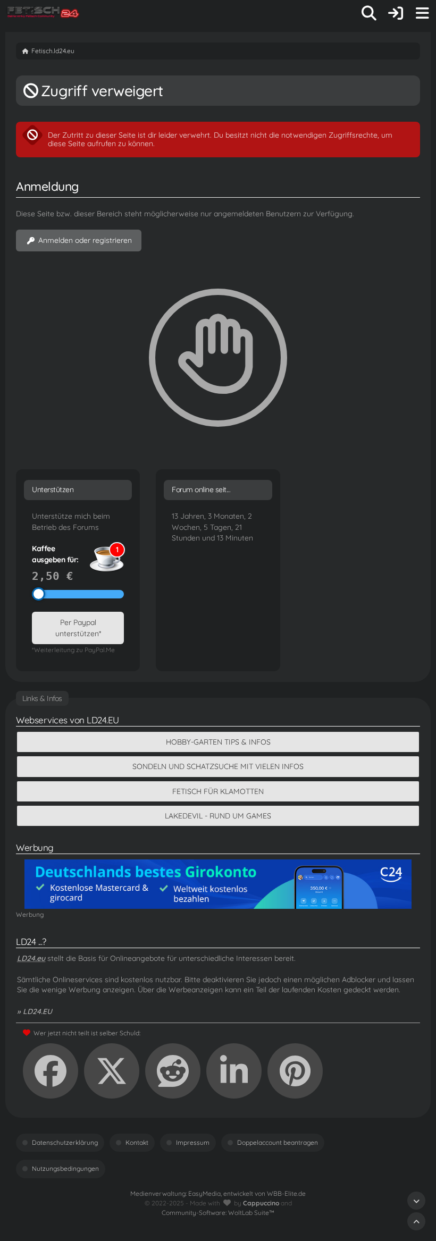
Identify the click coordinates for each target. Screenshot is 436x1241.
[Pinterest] (295, 1071)
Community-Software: (218, 1213)
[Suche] (369, 13)
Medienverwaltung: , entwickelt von (218, 1193)
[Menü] (422, 13)
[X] (111, 1071)
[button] (234, 1071)
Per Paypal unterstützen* (78, 628)
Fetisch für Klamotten (218, 791)
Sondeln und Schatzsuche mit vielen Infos (218, 766)
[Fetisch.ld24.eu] (44, 13)
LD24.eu (31, 958)
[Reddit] (172, 1071)
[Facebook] (50, 1071)
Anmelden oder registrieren (85, 240)
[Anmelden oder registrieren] (395, 13)
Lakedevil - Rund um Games (218, 816)
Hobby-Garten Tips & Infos (218, 742)
